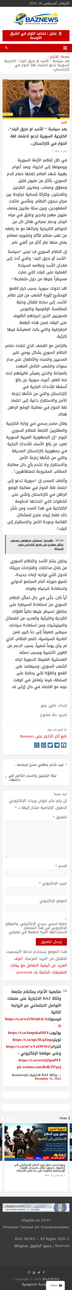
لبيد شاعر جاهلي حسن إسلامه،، (39, 764)
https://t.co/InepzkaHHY (28, 1032)
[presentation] (5, 1118)
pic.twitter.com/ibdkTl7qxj (39, 1067)
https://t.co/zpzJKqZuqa (33, 1039)
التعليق (60, 817)
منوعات (63, 1118)
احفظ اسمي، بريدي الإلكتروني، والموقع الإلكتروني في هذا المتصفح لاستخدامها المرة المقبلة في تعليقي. (36, 928)
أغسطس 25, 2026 (54, 1175)
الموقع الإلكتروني (53, 901)
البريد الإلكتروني (53, 883)
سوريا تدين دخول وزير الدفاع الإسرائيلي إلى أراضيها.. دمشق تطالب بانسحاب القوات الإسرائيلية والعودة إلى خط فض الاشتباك (39, 1167)
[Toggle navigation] (65, 48)
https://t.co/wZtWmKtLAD (33, 1022)
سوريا (38, 1157)
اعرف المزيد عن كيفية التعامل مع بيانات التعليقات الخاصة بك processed (38, 965)
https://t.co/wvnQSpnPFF (40, 1060)
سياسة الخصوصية (35, 1284)
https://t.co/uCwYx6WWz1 (28, 1046)
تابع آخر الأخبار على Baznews (43, 736)
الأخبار (64, 122)
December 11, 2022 (48, 1079)
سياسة (29, 1157)
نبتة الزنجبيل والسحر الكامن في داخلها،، (32, 777)
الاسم (61, 866)
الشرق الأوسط (57, 1157)
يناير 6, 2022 (61, 151)
